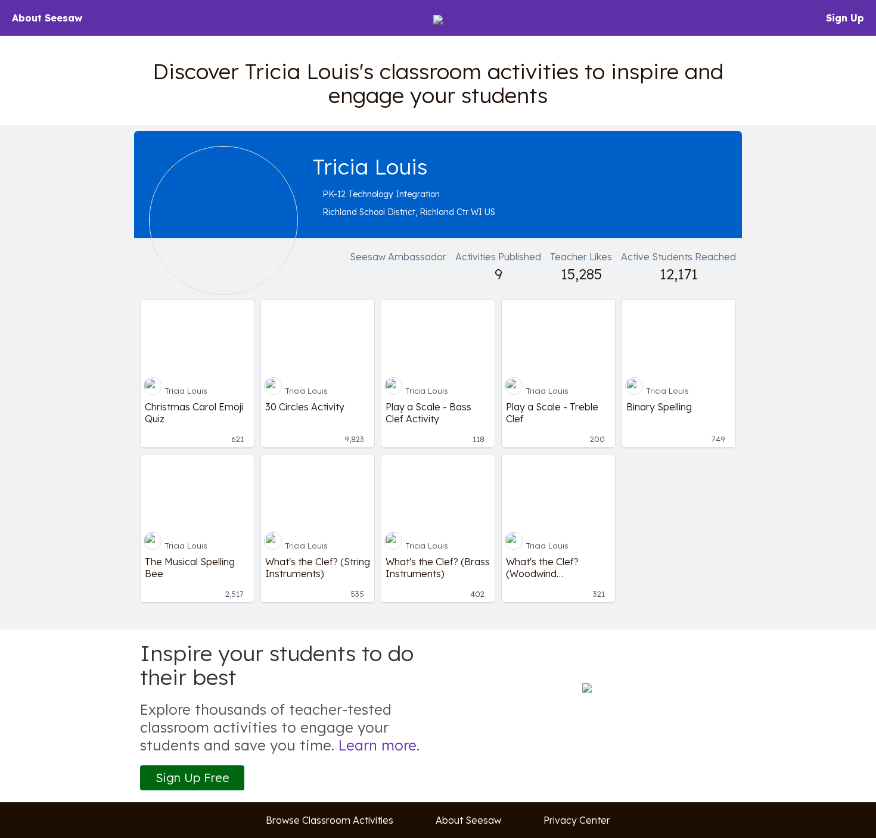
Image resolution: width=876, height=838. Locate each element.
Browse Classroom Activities (329, 820)
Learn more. (379, 745)
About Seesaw (47, 18)
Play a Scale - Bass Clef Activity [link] (428, 413)
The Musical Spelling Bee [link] (190, 568)
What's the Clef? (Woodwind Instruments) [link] (542, 568)
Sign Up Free (192, 777)
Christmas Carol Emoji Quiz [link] (194, 413)
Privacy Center (576, 820)
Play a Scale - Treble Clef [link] (552, 413)
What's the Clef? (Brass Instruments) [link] (438, 568)
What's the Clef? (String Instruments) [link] (317, 568)
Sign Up (845, 18)
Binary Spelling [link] (659, 407)
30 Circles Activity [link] (304, 407)
